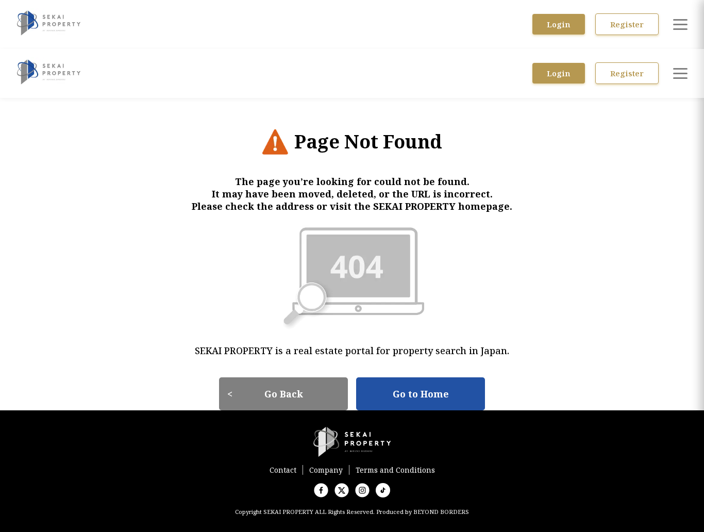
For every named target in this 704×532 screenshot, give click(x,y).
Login (559, 24)
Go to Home (421, 394)
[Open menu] (680, 24)
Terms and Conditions (395, 470)
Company (326, 470)
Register (627, 24)
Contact (283, 470)
